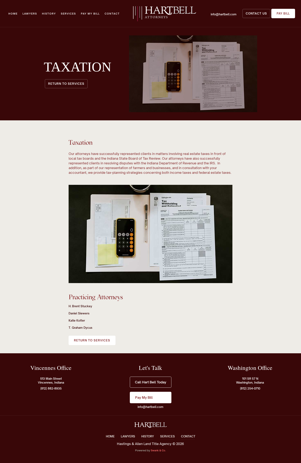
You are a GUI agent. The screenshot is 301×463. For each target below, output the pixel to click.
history (49, 13)
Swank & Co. (158, 450)
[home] (164, 13)
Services (68, 13)
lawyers (30, 13)
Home (13, 13)
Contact (112, 13)
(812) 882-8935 (51, 388)
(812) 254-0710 (250, 388)
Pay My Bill (90, 13)
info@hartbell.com (150, 407)
